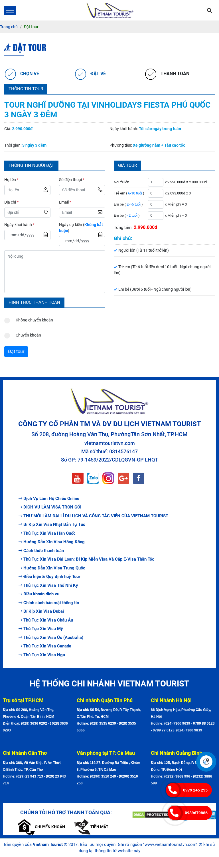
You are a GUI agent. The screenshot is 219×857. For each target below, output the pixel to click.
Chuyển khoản (28, 335)
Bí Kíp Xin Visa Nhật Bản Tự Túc (54, 524)
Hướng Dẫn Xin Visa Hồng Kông (54, 541)
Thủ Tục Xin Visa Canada (47, 646)
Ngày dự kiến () (81, 227)
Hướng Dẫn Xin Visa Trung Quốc (54, 568)
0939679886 (196, 813)
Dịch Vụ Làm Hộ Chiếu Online (51, 498)
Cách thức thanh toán (43, 550)
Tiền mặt (99, 827)
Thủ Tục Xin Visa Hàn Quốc (49, 533)
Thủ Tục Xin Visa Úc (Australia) (53, 637)
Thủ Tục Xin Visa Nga (44, 654)
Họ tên (11, 179)
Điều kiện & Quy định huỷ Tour (51, 576)
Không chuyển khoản (34, 320)
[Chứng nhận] (151, 814)
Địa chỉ (11, 202)
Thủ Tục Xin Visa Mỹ (43, 628)
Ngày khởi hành (19, 224)
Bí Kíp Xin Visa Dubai (43, 611)
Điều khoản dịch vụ (41, 593)
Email (65, 202)
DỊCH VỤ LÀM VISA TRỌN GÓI (52, 507)
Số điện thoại (71, 179)
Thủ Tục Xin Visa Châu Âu (48, 620)
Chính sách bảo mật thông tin (51, 602)
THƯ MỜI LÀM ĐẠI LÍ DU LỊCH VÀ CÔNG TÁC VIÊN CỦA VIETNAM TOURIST (95, 515)
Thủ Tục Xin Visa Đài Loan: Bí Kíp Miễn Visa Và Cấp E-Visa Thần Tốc (88, 559)
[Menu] (10, 10)
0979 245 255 (195, 790)
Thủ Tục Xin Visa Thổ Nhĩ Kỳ (50, 585)
